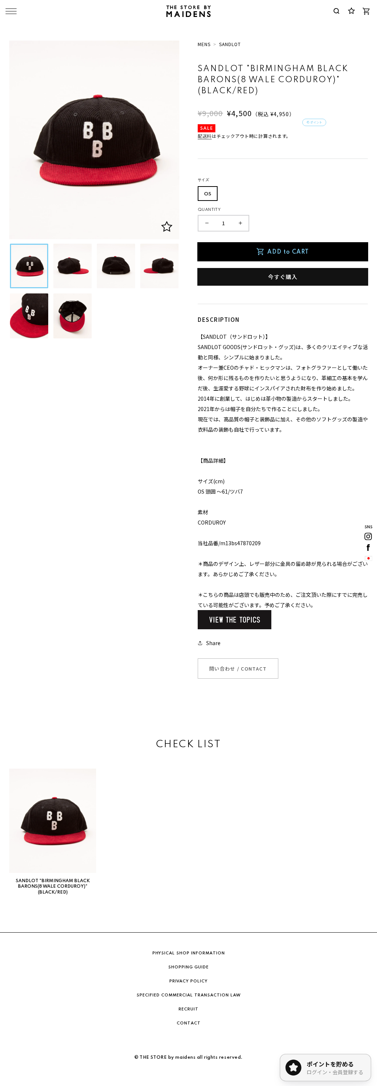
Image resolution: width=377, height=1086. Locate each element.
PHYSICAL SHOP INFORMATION (188, 953)
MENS (204, 44)
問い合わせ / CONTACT (238, 668)
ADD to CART (288, 252)
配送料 (205, 136)
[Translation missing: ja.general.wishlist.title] (351, 11)
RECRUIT (188, 1009)
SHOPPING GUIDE (188, 967)
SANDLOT (230, 44)
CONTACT (189, 1023)
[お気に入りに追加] (167, 227)
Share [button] (213, 643)
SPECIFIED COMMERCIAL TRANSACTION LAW (189, 995)
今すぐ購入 (282, 277)
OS (207, 194)
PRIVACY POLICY (188, 981)
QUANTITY (209, 210)
